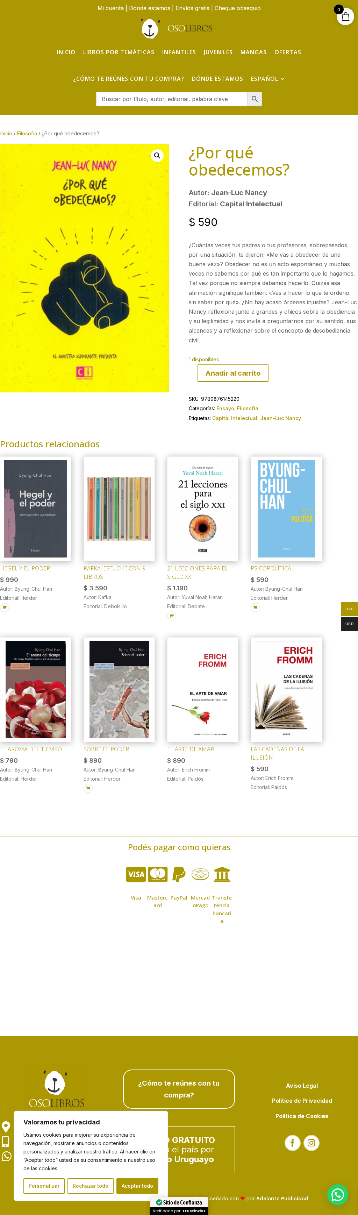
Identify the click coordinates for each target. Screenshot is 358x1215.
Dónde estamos (149, 8)
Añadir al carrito (233, 373)
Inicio (66, 52)
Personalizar (44, 1186)
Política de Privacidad (302, 1100)
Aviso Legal (302, 1085)
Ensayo (225, 408)
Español (264, 79)
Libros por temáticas (119, 52)
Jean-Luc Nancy (280, 418)
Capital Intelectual (234, 418)
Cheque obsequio (238, 8)
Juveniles (218, 52)
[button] (157, 155)
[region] (91, 1156)
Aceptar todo (137, 1186)
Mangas (254, 52)
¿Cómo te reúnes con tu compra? (128, 79)
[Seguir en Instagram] (311, 1143)
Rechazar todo (90, 1186)
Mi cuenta (111, 8)
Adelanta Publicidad (282, 1198)
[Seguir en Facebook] (293, 1143)
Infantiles (179, 52)
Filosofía (27, 133)
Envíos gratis (192, 8)
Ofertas (287, 52)
